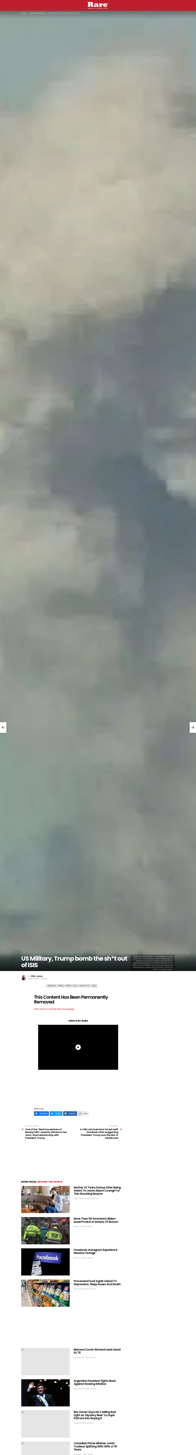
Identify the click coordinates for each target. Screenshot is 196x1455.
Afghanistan (52, 986)
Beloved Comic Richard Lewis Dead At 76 (97, 1351)
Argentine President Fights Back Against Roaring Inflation (95, 1382)
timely (94, 986)
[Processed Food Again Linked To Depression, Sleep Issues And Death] (45, 1293)
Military (61, 986)
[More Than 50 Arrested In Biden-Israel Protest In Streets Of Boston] (45, 1230)
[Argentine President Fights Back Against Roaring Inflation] (45, 1393)
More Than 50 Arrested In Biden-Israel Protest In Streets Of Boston (96, 1220)
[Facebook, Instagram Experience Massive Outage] (45, 1262)
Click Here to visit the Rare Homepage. (54, 1009)
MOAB (68, 986)
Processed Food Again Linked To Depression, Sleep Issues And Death (97, 1282)
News (75, 986)
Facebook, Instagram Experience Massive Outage (95, 1251)
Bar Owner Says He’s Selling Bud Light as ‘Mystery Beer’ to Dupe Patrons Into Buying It (95, 1415)
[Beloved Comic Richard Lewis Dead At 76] (45, 1361)
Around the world (49, 1181)
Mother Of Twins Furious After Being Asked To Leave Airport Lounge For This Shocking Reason (97, 1191)
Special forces (84, 986)
